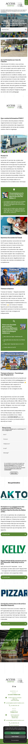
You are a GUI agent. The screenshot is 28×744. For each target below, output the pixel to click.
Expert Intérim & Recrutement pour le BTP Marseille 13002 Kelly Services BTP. (13, 562)
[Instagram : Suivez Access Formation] (13, 686)
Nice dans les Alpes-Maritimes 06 (13, 336)
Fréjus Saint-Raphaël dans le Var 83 (14, 344)
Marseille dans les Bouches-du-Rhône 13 (14, 340)
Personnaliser (15, 740)
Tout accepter (15, 733)
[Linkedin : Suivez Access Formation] (15, 686)
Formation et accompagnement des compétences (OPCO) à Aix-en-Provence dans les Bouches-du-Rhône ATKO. (13, 509)
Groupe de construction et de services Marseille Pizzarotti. (13, 604)
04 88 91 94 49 (15, 705)
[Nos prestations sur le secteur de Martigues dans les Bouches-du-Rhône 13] (5, 195)
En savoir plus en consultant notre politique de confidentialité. (14, 468)
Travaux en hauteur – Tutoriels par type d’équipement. (12, 374)
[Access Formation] (14, 4)
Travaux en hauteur (7, 289)
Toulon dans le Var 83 (10, 347)
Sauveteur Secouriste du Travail (11, 238)
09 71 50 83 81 (15, 725)
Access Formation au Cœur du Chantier (11, 61)
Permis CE (4, 156)
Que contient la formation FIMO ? (12, 118)
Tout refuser (15, 736)
